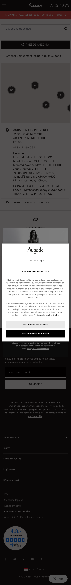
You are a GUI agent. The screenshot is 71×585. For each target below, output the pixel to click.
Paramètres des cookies (35, 324)
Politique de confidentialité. (46, 315)
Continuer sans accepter (34, 260)
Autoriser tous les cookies (35, 334)
